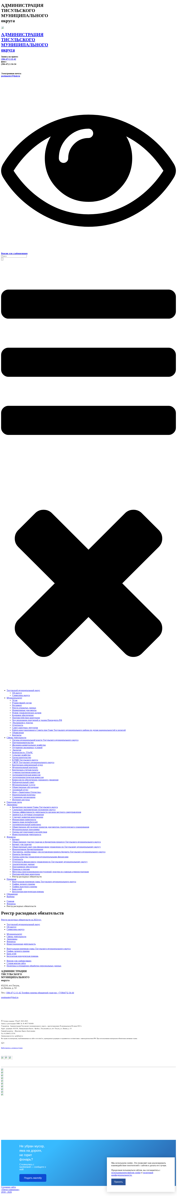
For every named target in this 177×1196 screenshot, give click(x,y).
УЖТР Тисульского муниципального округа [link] (33, 762)
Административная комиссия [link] (26, 772)
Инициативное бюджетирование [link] (27, 849)
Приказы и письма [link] (21, 869)
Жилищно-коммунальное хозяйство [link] (29, 745)
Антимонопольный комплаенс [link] (26, 824)
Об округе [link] (17, 693)
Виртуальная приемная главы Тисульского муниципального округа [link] (44, 881)
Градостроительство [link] (21, 757)
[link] (88, 39)
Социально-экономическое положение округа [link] (33, 809)
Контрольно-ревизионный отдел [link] (27, 765)
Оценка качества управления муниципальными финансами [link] (40, 857)
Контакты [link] (16, 735)
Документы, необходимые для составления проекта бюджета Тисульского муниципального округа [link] (58, 852)
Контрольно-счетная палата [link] (25, 770)
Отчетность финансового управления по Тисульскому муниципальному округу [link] (50, 862)
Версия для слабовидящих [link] (19, 961)
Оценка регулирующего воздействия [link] (29, 832)
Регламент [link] (17, 705)
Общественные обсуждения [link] (25, 787)
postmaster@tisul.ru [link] (10, 76)
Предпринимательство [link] (23, 742)
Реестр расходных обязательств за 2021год (21, 920)
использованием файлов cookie (126, 1172)
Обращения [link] (12, 894)
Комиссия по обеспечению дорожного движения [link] (35, 780)
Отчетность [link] (17, 725)
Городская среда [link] (14, 802)
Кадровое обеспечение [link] (23, 715)
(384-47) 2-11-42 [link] (8, 59)
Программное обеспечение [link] (25, 867)
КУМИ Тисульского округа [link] (25, 760)
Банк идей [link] (17, 889)
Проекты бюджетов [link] (21, 854)
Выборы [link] (11, 896)
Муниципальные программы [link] (26, 829)
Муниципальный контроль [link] (25, 767)
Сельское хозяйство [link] (21, 755)
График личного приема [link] (23, 884)
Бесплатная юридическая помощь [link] (28, 891)
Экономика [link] (12, 804)
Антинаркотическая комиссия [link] (26, 775)
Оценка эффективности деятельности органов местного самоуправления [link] (46, 812)
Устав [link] (14, 700)
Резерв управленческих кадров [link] (26, 713)
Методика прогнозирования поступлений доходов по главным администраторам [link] (50, 872)
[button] (2, 259)
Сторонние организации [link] (23, 797)
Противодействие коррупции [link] (26, 718)
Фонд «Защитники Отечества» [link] (26, 792)
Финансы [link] (11, 837)
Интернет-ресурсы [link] (21, 799)
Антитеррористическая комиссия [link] (28, 777)
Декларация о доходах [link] (22, 722)
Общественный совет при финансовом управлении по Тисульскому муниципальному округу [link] (56, 847)
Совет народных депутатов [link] (25, 727)
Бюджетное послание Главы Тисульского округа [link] (35, 807)
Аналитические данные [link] (23, 864)
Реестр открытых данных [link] (24, 708)
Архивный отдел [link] (20, 790)
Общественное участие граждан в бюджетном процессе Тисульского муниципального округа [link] (56, 842)
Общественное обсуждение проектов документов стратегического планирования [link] (50, 827)
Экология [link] (16, 750)
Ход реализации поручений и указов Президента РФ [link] (37, 720)
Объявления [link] (18, 732)
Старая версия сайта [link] (16, 963)
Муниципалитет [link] (14, 698)
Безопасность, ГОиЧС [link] (22, 752)
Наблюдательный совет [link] (23, 782)
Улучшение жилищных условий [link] (27, 747)
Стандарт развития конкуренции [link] (27, 817)
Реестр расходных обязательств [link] (27, 876)
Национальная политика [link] (23, 795)
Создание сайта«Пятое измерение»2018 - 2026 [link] (10, 1189)
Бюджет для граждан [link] (22, 844)
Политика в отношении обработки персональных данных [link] (34, 966)
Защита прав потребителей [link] (25, 822)
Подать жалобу (33, 1178)
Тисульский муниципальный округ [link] (23, 690)
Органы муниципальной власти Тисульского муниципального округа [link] (45, 740)
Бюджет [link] (15, 839)
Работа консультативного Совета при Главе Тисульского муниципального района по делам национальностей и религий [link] (69, 730)
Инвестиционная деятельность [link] (26, 834)
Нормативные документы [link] (24, 710)
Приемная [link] (11, 879)
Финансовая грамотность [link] (24, 819)
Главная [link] (10, 901)
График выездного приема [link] (24, 886)
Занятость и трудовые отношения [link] (28, 814)
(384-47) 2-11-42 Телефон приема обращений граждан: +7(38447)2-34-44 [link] (40, 993)
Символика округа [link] (21, 695)
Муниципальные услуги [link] (23, 785)
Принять (118, 1182)
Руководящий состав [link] (22, 703)
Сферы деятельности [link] (16, 737)
